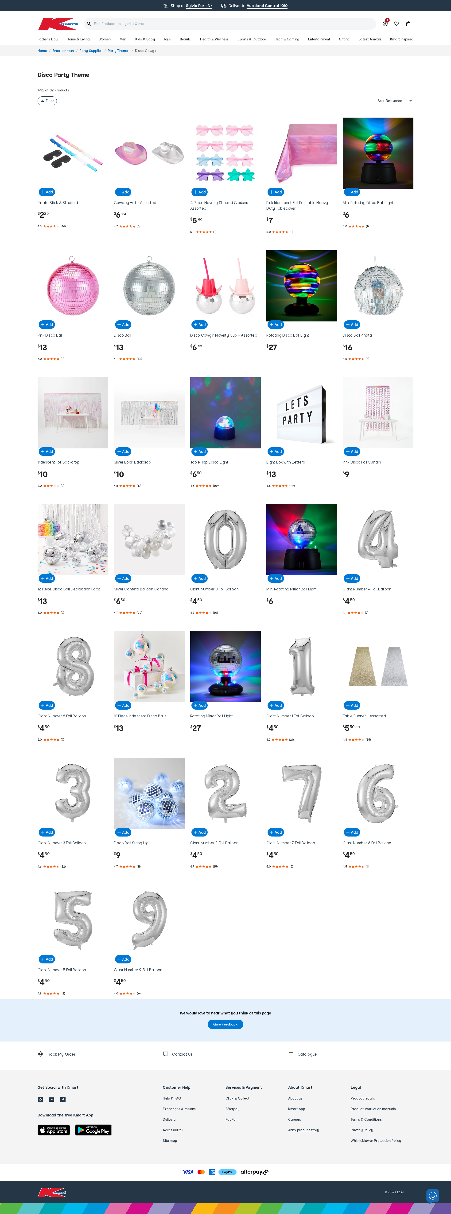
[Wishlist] (397, 24)
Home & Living (78, 39)
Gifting (344, 39)
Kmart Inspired (401, 39)
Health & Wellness (214, 39)
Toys (167, 39)
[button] (408, 24)
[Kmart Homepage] (58, 24)
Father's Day (48, 39)
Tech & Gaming (287, 39)
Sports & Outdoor (251, 39)
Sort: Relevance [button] (390, 101)
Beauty (185, 39)
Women (105, 39)
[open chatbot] (433, 1197)
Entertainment (319, 39)
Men (123, 39)
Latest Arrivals (369, 39)
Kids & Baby (145, 39)
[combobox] (230, 24)
